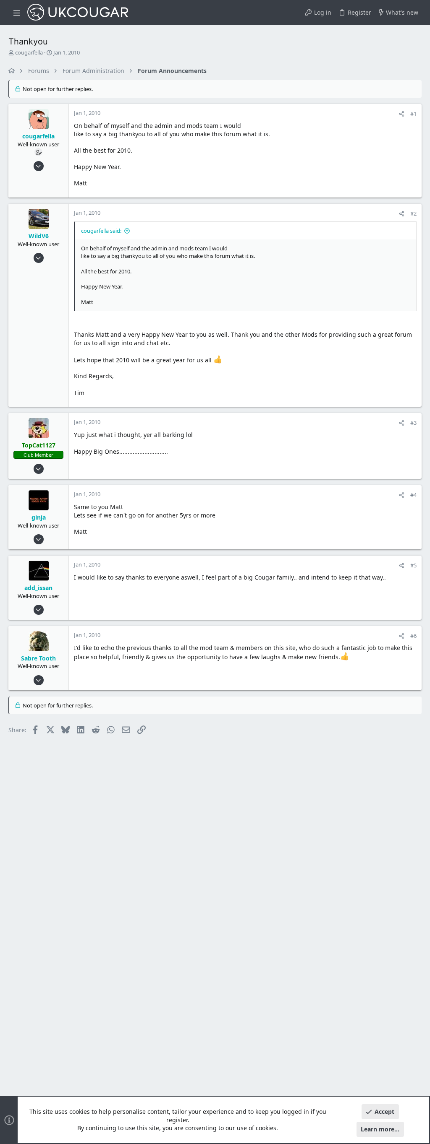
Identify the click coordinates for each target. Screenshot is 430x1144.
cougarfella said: (101, 230)
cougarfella (29, 52)
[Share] (401, 114)
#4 (413, 495)
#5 (413, 565)
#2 (413, 213)
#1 (413, 113)
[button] (16, 12)
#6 (413, 636)
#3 (413, 422)
